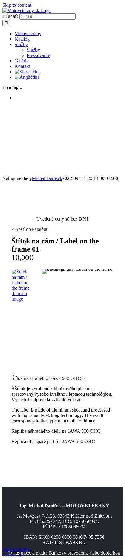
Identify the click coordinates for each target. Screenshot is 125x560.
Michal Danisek (47, 178)
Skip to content (16, 5)
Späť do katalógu (31, 229)
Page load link (16, 549)
